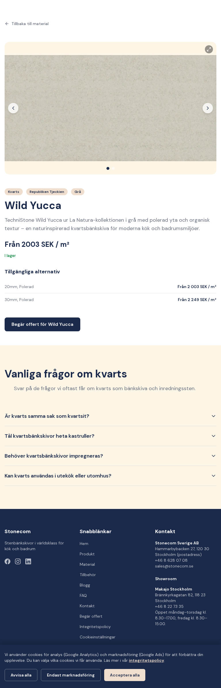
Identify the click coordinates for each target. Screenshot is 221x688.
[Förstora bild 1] (110, 108)
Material (87, 564)
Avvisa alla (21, 675)
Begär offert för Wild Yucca (42, 324)
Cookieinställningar (97, 637)
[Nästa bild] (208, 108)
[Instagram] (18, 561)
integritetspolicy (146, 660)
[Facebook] (7, 561)
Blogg (85, 585)
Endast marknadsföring (71, 675)
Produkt (87, 554)
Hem (84, 543)
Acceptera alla (125, 675)
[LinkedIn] (28, 561)
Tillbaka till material (30, 23)
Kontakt (87, 605)
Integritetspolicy (95, 626)
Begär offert (91, 616)
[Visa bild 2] (113, 168)
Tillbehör (88, 574)
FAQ (83, 595)
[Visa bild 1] (107, 168)
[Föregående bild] (13, 108)
